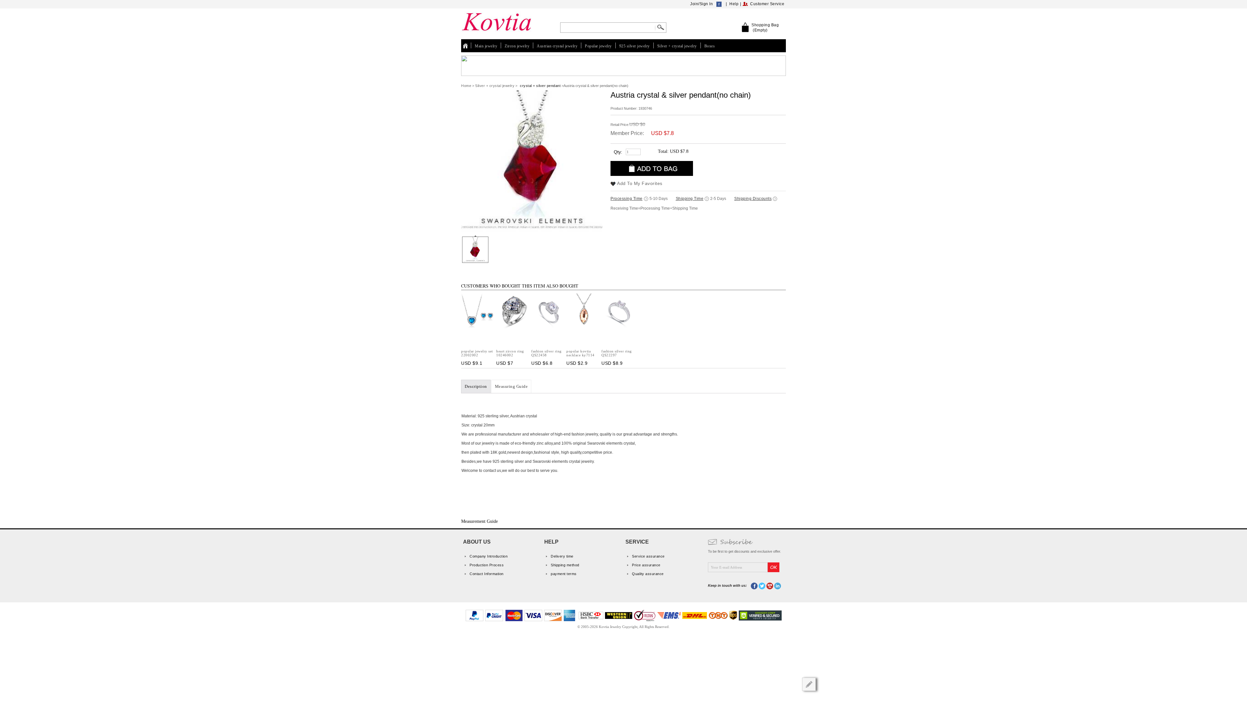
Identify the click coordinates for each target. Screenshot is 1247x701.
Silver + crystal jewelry (677, 46)
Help (733, 4)
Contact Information (487, 574)
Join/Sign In (701, 4)
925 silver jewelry (634, 46)
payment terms (564, 574)
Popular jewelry (598, 46)
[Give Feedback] (809, 684)
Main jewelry (486, 46)
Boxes (709, 46)
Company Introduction (489, 556)
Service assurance (648, 556)
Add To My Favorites (639, 183)
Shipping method (565, 565)
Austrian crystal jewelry (557, 46)
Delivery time (562, 556)
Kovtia (467, 46)
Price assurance (646, 565)
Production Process (487, 565)
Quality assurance (648, 574)
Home (466, 86)
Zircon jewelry (517, 46)
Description (476, 386)
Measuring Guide (511, 386)
